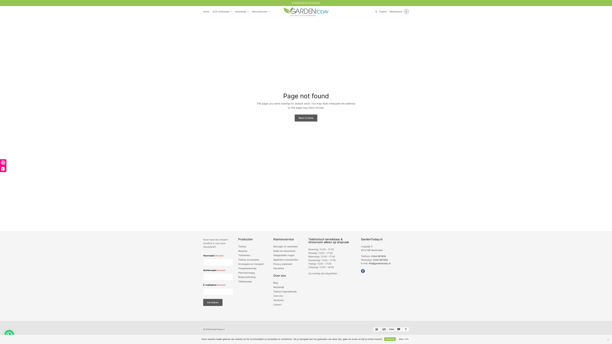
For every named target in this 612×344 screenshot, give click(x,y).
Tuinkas (242, 246)
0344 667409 (378, 256)
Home (206, 11)
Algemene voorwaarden (285, 259)
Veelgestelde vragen (284, 255)
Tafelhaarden (245, 281)
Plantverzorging (246, 272)
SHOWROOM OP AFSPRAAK (306, 3)
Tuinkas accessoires (248, 259)
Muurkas (242, 251)
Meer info (404, 339)
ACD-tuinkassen (221, 11)
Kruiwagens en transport (251, 264)
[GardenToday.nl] (306, 11)
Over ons (278, 295)
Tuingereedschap (247, 268)
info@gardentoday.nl (379, 263)
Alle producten (259, 11)
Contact (277, 304)
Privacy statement (282, 264)
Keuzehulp (240, 11)
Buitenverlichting (247, 277)
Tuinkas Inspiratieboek (285, 291)
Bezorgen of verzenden (285, 246)
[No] (608, 339)
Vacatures (278, 300)
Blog (275, 282)
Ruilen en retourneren (284, 251)
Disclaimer (278, 268)
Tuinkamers (244, 255)
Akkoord (390, 339)
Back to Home (306, 118)
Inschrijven (213, 302)
